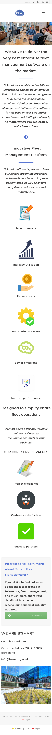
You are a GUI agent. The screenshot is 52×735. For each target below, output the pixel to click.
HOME (5, 716)
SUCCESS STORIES (25, 716)
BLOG (47, 716)
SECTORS (13, 716)
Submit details (38, 615)
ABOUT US (38, 716)
